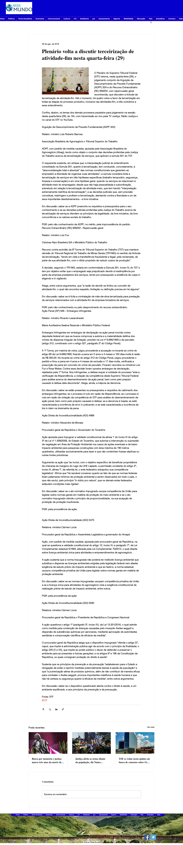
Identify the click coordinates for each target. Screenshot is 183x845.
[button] (151, 22)
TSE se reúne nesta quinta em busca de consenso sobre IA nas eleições (134, 760)
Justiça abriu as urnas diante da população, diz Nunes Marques (90, 760)
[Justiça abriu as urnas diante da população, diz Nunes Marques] (91, 743)
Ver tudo (150, 727)
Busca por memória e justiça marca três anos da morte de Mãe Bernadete (46, 760)
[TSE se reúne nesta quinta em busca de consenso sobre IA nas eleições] (135, 743)
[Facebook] (146, 837)
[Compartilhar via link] (63, 709)
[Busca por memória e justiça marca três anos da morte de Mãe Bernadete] (48, 743)
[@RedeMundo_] (153, 837)
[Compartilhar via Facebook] (43, 709)
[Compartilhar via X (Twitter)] (49, 709)
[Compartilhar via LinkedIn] (56, 709)
